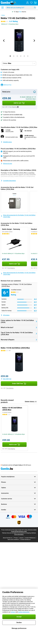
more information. (19, 534)
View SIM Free (7, 379)
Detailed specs (7, 142)
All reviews (6, 315)
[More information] (18, 107)
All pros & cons (7, 163)
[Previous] (4, 41)
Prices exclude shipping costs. (19, 531)
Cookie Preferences (30, 537)
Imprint (21, 537)
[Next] (34, 41)
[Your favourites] (31, 2)
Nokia (3, 15)
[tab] (10, 56)
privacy (13, 612)
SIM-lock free (7, 85)
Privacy (16, 537)
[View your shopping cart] (35, 2)
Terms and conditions (13, 539)
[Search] (34, 7)
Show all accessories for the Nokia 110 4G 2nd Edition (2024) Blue (19, 216)
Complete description (9, 180)
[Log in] (27, 2)
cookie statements (23, 612)
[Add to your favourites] (34, 92)
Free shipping (11, 268)
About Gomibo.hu (7, 537)
